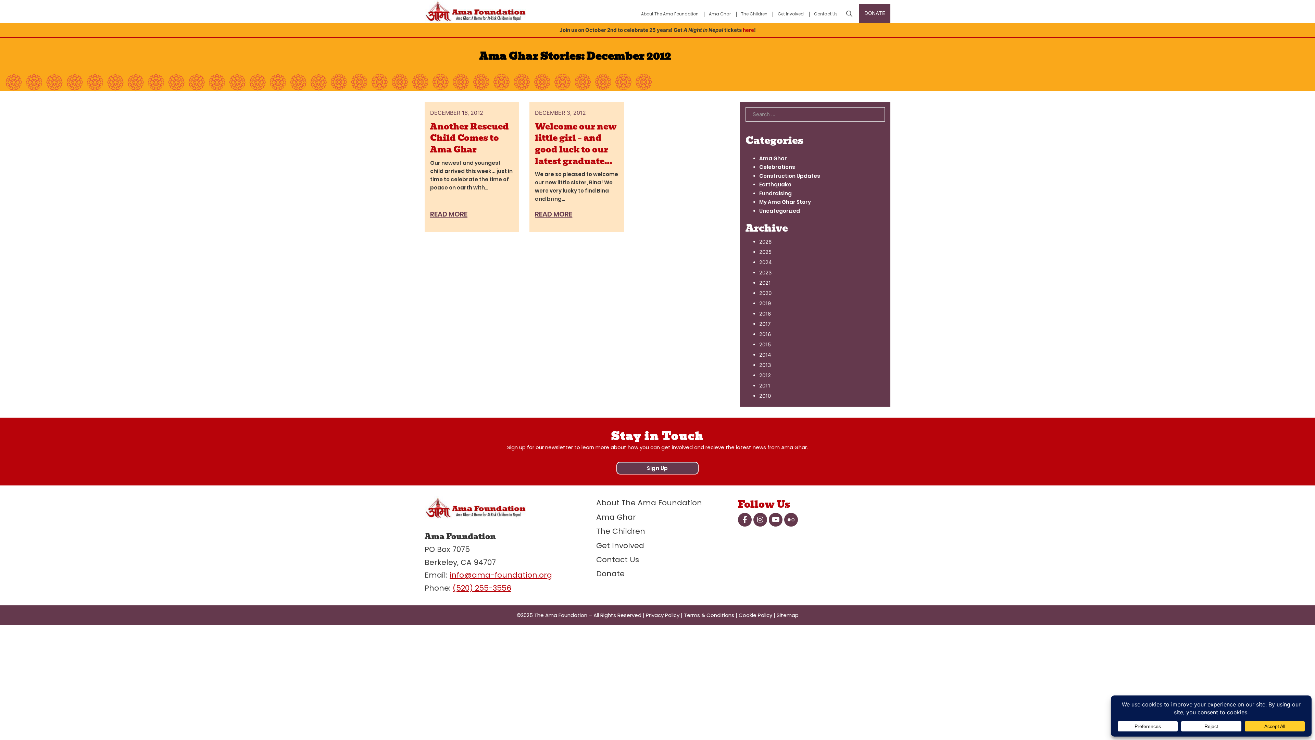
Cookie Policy (755, 615)
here (748, 30)
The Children (754, 14)
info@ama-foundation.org (501, 575)
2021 (765, 283)
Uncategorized (779, 210)
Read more (448, 214)
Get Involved (791, 14)
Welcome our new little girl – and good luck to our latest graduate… (576, 144)
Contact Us (826, 14)
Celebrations (777, 167)
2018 (765, 313)
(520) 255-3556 (482, 588)
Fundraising (775, 193)
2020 (765, 293)
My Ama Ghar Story (785, 202)
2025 (765, 252)
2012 (765, 375)
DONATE (874, 13)
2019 (765, 303)
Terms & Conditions (709, 615)
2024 (765, 262)
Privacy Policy (662, 615)
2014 (765, 355)
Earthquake (775, 184)
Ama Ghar (720, 14)
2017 (765, 324)
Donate (610, 573)
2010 (765, 396)
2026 (765, 241)
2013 (765, 365)
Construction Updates (789, 176)
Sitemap (788, 615)
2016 (765, 334)
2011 (764, 385)
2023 (765, 272)
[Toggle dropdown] (849, 14)
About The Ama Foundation (670, 14)
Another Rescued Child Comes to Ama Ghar (469, 138)
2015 (765, 344)
